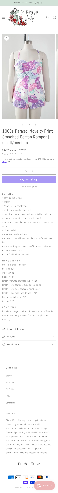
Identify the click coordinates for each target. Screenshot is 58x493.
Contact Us (10, 402)
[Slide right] (35, 125)
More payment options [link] (29, 187)
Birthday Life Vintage (26, 488)
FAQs (8, 396)
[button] (3, 17)
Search (9, 375)
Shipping (5, 154)
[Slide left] (22, 125)
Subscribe (10, 382)
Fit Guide (10, 389)
